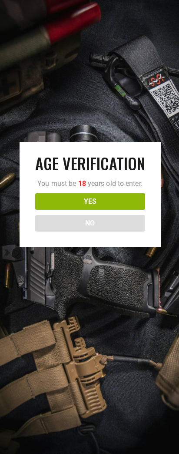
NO (90, 223)
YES (90, 201)
